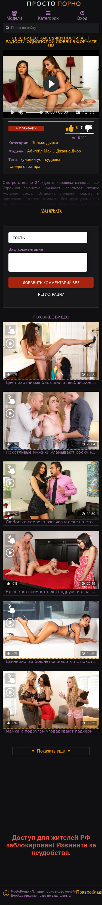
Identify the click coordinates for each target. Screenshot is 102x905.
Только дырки (45, 142)
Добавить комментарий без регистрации (51, 284)
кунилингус (30, 159)
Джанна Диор (68, 151)
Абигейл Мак (39, 151)
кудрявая (54, 159)
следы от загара (25, 166)
